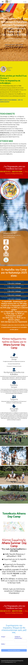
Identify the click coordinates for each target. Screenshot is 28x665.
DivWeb (14, 662)
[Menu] (3, 1)
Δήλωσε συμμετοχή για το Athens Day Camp (14, 44)
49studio (3, 662)
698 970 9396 (17, 171)
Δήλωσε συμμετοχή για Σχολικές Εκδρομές (14, 46)
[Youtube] (25, 1)
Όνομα (3, 636)
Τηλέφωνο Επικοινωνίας (19, 637)
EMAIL (3, 644)
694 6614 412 (5, 171)
